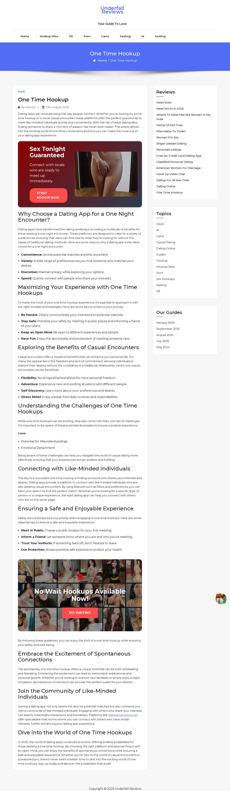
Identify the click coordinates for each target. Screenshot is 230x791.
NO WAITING (80, 613)
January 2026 (165, 322)
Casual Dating (165, 242)
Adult (21, 91)
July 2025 (162, 341)
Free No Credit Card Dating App (178, 155)
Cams (105, 36)
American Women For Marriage (178, 168)
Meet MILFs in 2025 (170, 108)
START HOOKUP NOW (48, 195)
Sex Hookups (165, 279)
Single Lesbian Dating (171, 143)
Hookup (162, 260)
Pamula (30, 107)
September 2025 (168, 328)
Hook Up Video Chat (170, 174)
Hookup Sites (49, 36)
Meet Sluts (163, 102)
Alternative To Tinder (171, 131)
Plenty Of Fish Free (169, 125)
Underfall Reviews (112, 10)
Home (25, 36)
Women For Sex (167, 137)
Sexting (125, 36)
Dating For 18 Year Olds (172, 180)
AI (142, 36)
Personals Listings (168, 149)
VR (71, 36)
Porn (87, 36)
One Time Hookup (169, 192)
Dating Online (166, 186)
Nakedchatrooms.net (122, 715)
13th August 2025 (57, 107)
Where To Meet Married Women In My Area (183, 117)
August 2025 (164, 335)
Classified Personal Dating (174, 162)
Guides (160, 254)
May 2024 (163, 347)
